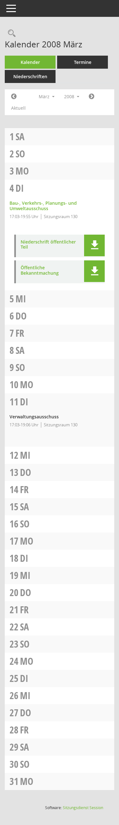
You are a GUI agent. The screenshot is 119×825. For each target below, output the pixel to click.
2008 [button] (70, 96)
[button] (94, 245)
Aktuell (18, 108)
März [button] (45, 96)
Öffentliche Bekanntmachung (40, 270)
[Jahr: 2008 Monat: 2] (13, 96)
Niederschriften (30, 76)
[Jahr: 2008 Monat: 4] (91, 96)
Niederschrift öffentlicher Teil (48, 244)
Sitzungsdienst (83, 807)
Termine (82, 62)
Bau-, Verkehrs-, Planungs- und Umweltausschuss (43, 205)
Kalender (30, 62)
